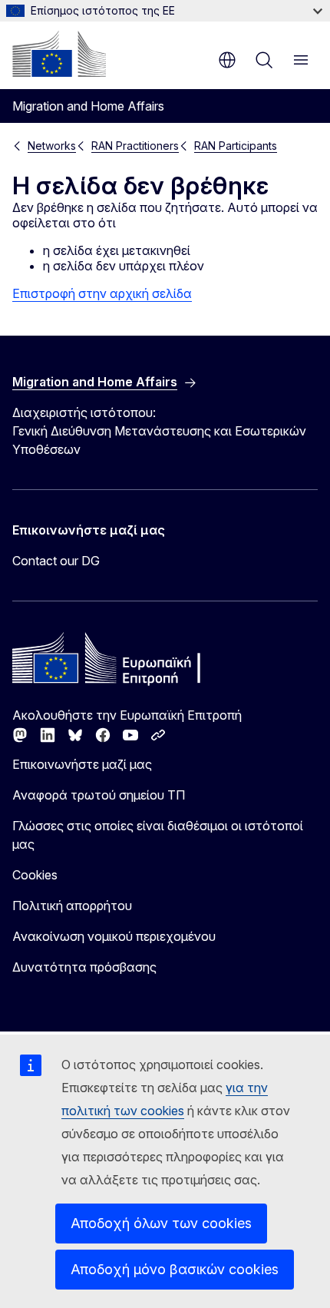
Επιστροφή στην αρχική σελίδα (102, 293)
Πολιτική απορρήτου (72, 905)
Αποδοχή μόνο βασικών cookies (175, 1269)
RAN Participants (235, 145)
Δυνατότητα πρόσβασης (84, 967)
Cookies (35, 874)
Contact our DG (56, 560)
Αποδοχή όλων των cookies (161, 1223)
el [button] (227, 60)
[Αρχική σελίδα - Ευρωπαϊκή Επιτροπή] (59, 54)
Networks (52, 145)
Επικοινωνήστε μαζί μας (82, 764)
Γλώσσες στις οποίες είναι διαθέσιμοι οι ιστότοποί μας (157, 835)
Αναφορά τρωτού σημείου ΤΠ (98, 795)
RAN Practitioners (135, 145)
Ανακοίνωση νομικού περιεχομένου (114, 936)
